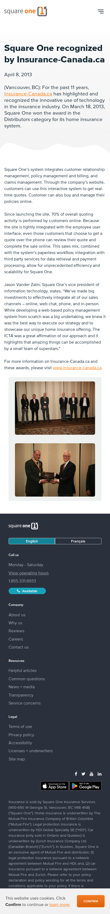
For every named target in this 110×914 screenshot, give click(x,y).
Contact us (19, 647)
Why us (15, 622)
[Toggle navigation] (100, 11)
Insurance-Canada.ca (28, 93)
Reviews (16, 630)
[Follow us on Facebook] (76, 774)
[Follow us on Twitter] (83, 774)
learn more (59, 904)
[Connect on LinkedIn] (99, 774)
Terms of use (20, 726)
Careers (16, 639)
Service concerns (25, 702)
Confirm (91, 901)
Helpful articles (23, 670)
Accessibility (20, 742)
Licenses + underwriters (31, 750)
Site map (17, 758)
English (32, 541)
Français (78, 541)
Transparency (21, 694)
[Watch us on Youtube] (91, 774)
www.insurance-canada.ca (77, 367)
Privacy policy (21, 734)
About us (17, 614)
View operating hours (29, 572)
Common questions (27, 678)
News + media (22, 686)
